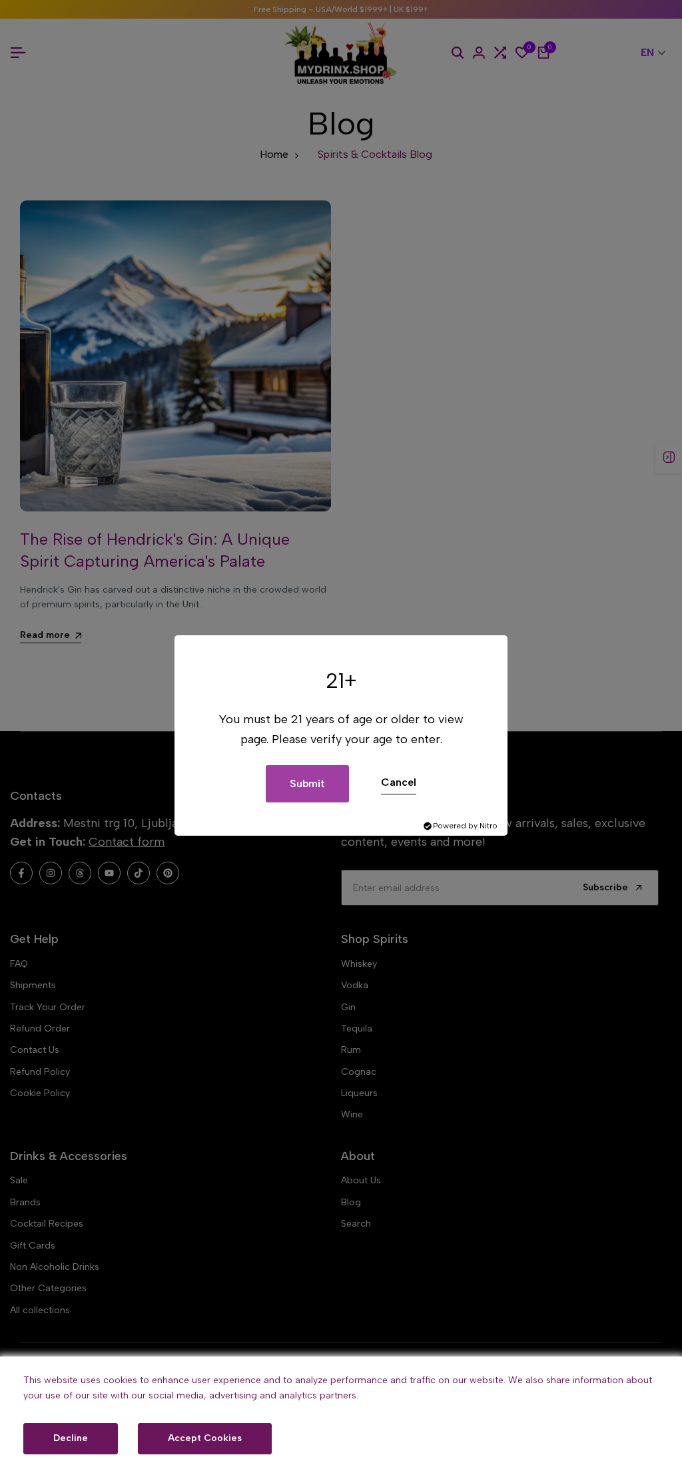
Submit (307, 783)
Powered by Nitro (465, 825)
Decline (70, 1438)
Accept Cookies (205, 1438)
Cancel (398, 782)
